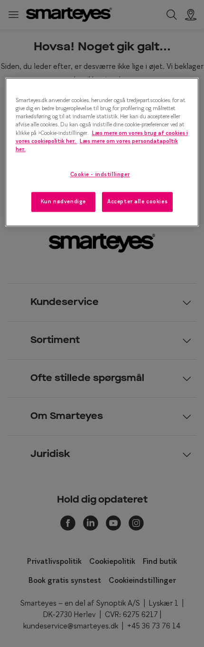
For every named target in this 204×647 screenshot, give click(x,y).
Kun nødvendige (63, 201)
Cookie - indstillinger (100, 174)
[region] (102, 152)
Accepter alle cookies (137, 201)
